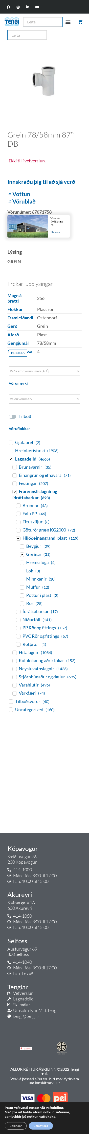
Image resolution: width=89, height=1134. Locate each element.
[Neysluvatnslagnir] (14, 669)
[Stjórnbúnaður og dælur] (14, 677)
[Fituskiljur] (18, 522)
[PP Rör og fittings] (18, 628)
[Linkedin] (28, 7)
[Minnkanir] (22, 579)
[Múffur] (22, 587)
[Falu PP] (18, 513)
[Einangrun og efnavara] (14, 475)
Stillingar (16, 1126)
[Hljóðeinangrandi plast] (18, 538)
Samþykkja (41, 1126)
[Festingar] (14, 483)
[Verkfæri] (14, 693)
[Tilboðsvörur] (11, 701)
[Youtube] (37, 7)
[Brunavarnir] (14, 467)
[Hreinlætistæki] (11, 451)
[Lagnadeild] (11, 459)
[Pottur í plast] (22, 595)
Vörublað (24, 201)
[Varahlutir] (14, 685)
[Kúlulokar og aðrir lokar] (14, 661)
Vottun (21, 193)
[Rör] (22, 603)
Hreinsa (18, 353)
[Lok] (22, 571)
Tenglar (17, 987)
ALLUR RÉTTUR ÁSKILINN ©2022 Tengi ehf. (44, 1071)
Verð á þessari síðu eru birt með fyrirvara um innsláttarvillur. (44, 1080)
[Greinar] (22, 554)
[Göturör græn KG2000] (18, 530)
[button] (68, 22)
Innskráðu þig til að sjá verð (41, 181)
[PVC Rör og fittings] (18, 636)
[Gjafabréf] (11, 443)
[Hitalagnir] (14, 652)
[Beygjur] (22, 546)
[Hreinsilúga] (22, 563)
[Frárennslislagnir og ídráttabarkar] (14, 492)
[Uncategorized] (11, 709)
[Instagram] (18, 7)
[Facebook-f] (8, 7)
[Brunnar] (18, 505)
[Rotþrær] (18, 644)
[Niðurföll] (18, 620)
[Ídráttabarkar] (18, 612)
